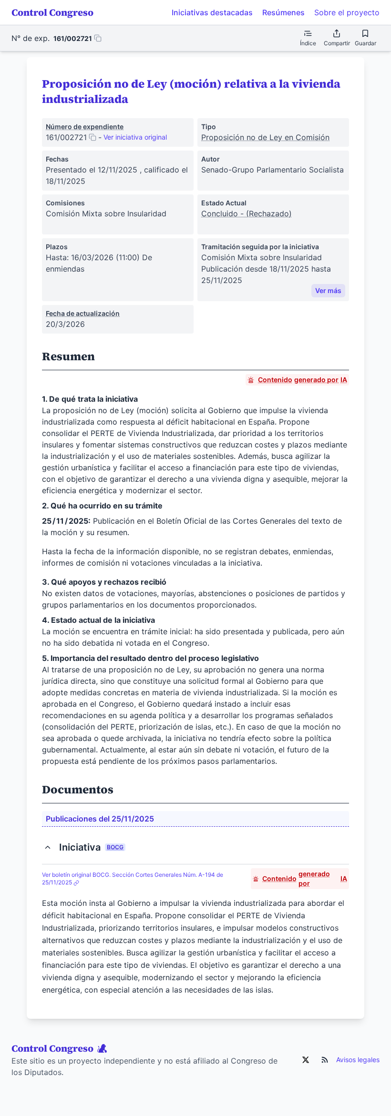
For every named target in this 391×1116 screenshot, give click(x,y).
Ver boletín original (132, 878)
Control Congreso (52, 12)
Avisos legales (358, 1059)
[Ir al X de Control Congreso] (305, 1060)
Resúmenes (283, 12)
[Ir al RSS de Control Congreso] (324, 1060)
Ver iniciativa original (135, 137)
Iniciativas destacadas (212, 12)
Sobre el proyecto (347, 12)
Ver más (328, 290)
